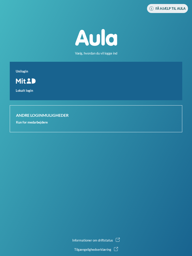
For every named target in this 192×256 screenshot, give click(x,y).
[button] (96, 81)
